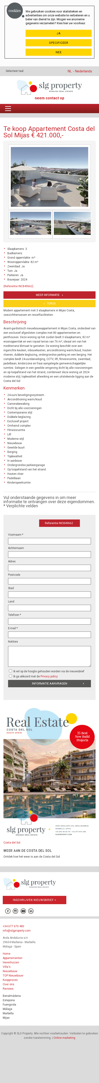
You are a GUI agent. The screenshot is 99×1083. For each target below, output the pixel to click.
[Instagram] (15, 911)
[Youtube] (23, 911)
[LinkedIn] (31, 911)
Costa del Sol (11, 842)
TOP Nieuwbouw (13, 975)
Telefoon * (14, 615)
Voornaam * (15, 534)
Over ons (8, 984)
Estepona (9, 1000)
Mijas (6, 1017)
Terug (51, 303)
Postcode (14, 574)
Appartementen (12, 958)
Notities (13, 641)
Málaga (7, 1009)
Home (6, 953)
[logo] (49, 87)
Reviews (8, 988)
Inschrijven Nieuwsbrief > (34, 900)
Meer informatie (48, 295)
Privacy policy (49, 676)
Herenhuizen (11, 962)
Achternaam (16, 548)
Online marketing (64, 1037)
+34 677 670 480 (13, 926)
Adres (12, 561)
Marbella (8, 1013)
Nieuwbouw (10, 971)
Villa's (7, 966)
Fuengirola (9, 1004)
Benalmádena (12, 995)
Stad (11, 588)
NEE (59, 52)
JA (59, 33)
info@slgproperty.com (17, 930)
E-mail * (13, 628)
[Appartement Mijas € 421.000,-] (30, 224)
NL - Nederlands (80, 71)
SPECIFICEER (58, 42)
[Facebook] (8, 911)
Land (11, 601)
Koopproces (10, 980)
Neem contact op (49, 98)
